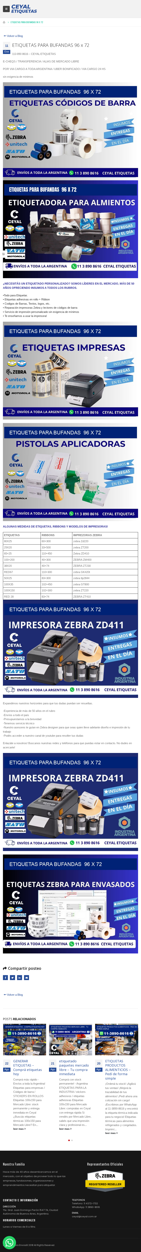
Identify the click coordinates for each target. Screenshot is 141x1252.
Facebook (5, 977)
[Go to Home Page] (4, 22)
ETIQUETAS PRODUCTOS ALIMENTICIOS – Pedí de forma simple (71, 1070)
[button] (69, 1140)
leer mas (18, 1129)
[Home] (24, 9)
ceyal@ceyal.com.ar (84, 1216)
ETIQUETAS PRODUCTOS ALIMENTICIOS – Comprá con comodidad (118, 1070)
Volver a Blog (14, 35)
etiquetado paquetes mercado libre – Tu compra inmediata (28, 1067)
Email (26, 977)
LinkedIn (19, 977)
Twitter (12, 977)
